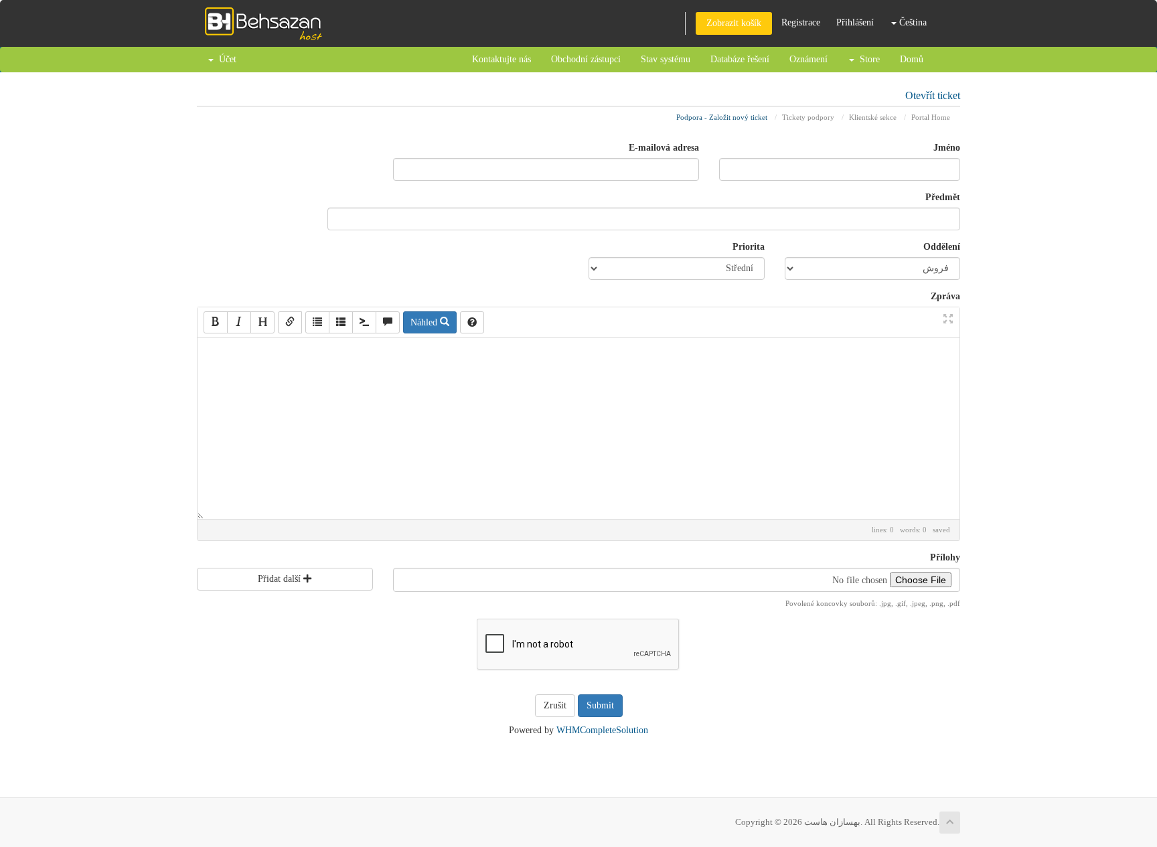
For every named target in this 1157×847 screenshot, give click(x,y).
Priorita (748, 247)
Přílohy (945, 557)
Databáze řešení (739, 59)
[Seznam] (317, 322)
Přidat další (280, 579)
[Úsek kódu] (364, 322)
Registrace (800, 22)
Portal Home (930, 117)
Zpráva (945, 296)
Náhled (425, 322)
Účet (225, 59)
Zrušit (555, 705)
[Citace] (388, 322)
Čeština (912, 22)
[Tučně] (216, 322)
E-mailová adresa (664, 148)
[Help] (472, 322)
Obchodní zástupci (586, 59)
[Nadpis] (262, 322)
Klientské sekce (873, 117)
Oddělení (941, 247)
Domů (911, 59)
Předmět (942, 197)
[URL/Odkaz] (290, 322)
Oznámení (808, 59)
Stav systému (665, 59)
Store (867, 59)
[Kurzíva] (239, 322)
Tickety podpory (808, 117)
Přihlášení (855, 22)
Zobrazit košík (733, 23)
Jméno (946, 148)
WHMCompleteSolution (602, 730)
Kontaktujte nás (501, 59)
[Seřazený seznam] (341, 322)
